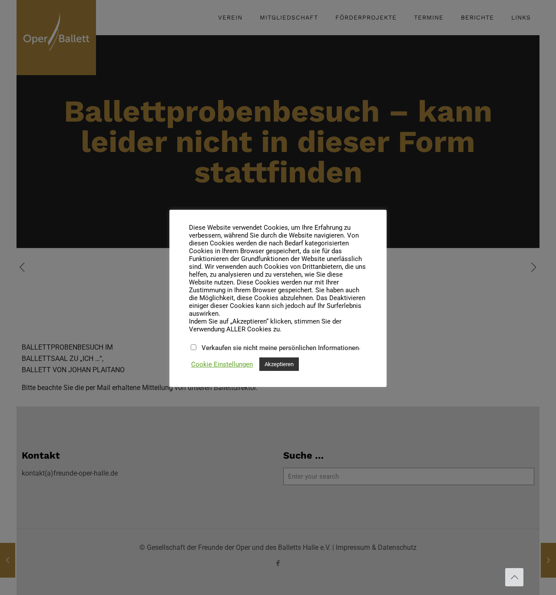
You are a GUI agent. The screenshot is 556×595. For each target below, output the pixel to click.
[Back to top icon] (514, 577)
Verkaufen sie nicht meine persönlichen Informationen (280, 348)
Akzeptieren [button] (279, 364)
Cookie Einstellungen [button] (222, 364)
